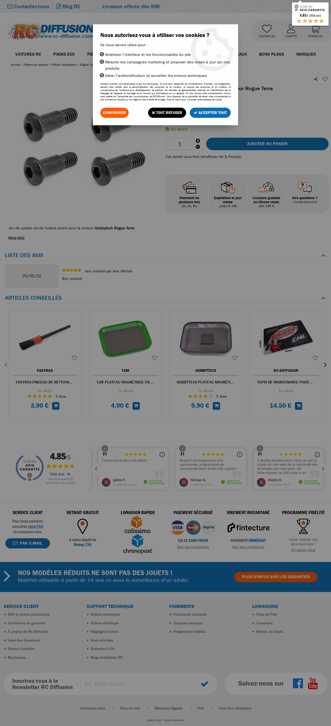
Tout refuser (168, 112)
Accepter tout (212, 112)
